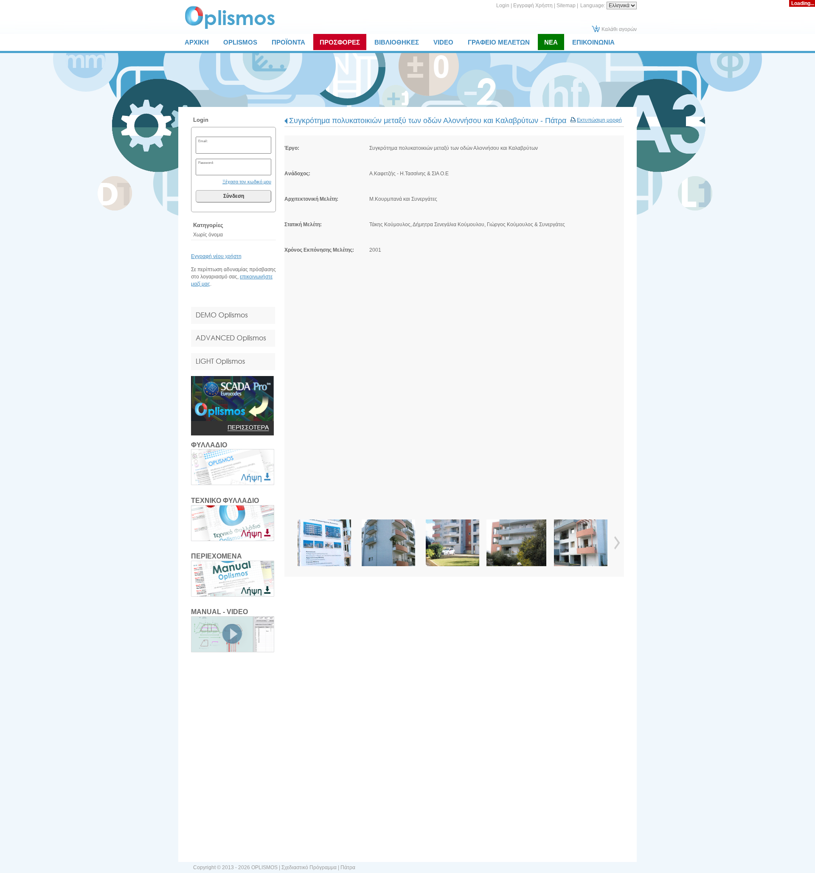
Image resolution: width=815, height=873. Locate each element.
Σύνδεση (233, 196)
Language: (593, 5)
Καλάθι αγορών (619, 29)
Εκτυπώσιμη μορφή (599, 120)
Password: (206, 162)
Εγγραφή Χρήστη (533, 5)
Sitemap (566, 5)
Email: (203, 141)
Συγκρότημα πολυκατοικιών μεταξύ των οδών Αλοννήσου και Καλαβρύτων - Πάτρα (427, 120)
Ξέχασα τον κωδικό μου (246, 181)
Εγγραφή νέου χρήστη (216, 256)
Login (502, 5)
